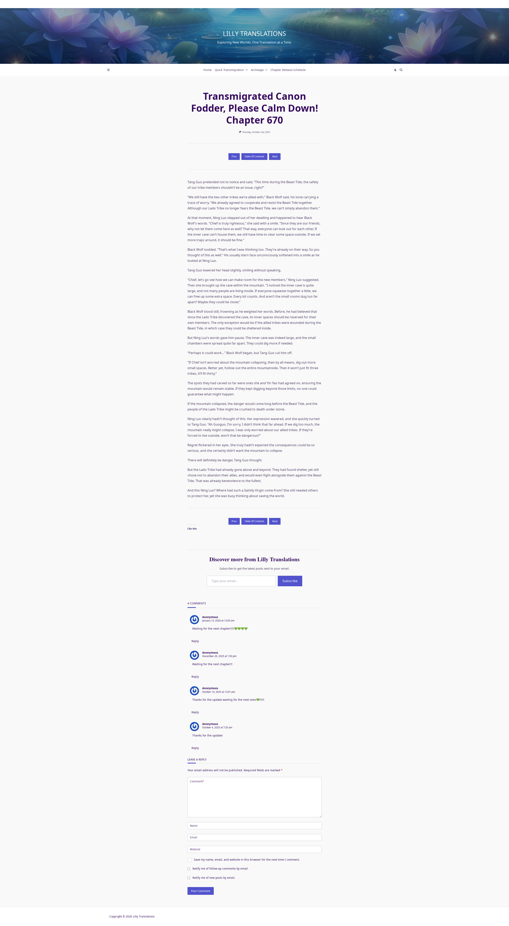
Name (194, 825)
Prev (234, 156)
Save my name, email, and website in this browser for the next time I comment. (247, 859)
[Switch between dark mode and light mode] (395, 70)
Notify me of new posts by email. (213, 878)
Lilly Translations (254, 33)
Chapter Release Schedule (288, 70)
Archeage (257, 70)
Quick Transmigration (229, 70)
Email (193, 837)
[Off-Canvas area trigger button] (108, 70)
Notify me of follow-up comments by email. (220, 868)
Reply (195, 641)
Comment (197, 781)
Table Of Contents (254, 156)
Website (195, 849)
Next (274, 156)
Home (207, 70)
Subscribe (290, 581)
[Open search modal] (401, 70)
